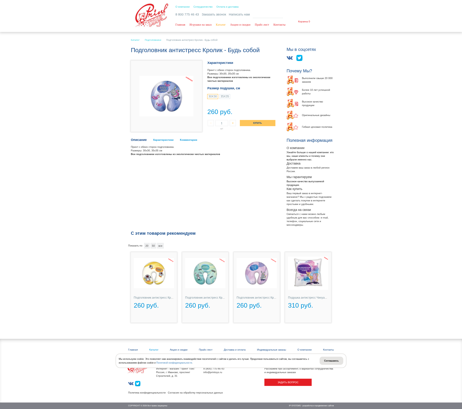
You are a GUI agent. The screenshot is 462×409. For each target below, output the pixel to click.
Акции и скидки (240, 24)
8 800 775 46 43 (187, 14)
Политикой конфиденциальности (174, 362)
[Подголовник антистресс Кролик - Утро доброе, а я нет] (154, 273)
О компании (182, 6)
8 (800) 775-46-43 (213, 368)
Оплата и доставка (227, 6)
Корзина (303, 21)
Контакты (279, 24)
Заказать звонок (214, 14)
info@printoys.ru (212, 372)
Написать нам (239, 14)
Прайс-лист (262, 24)
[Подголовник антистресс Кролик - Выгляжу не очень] (257, 273)
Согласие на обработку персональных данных (195, 392)
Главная (180, 24)
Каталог (221, 24)
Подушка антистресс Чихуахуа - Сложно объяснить (322, 297)
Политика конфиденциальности (147, 392)
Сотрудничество (203, 6)
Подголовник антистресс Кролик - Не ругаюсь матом (220, 297)
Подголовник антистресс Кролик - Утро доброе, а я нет (170, 297)
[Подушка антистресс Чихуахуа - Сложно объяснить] (308, 273)
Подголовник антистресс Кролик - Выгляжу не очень (272, 297)
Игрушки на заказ (200, 24)
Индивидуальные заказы (271, 349)
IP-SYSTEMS (295, 405)
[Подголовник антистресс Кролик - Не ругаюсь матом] (205, 273)
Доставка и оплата (235, 349)
